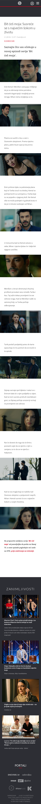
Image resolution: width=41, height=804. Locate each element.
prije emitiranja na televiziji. (22, 551)
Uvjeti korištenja (26, 796)
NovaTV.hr (21, 3)
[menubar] (32, 3)
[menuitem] (32, 3)
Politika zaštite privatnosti (20, 798)
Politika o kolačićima (20, 799)
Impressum (11, 796)
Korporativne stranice (20, 801)
